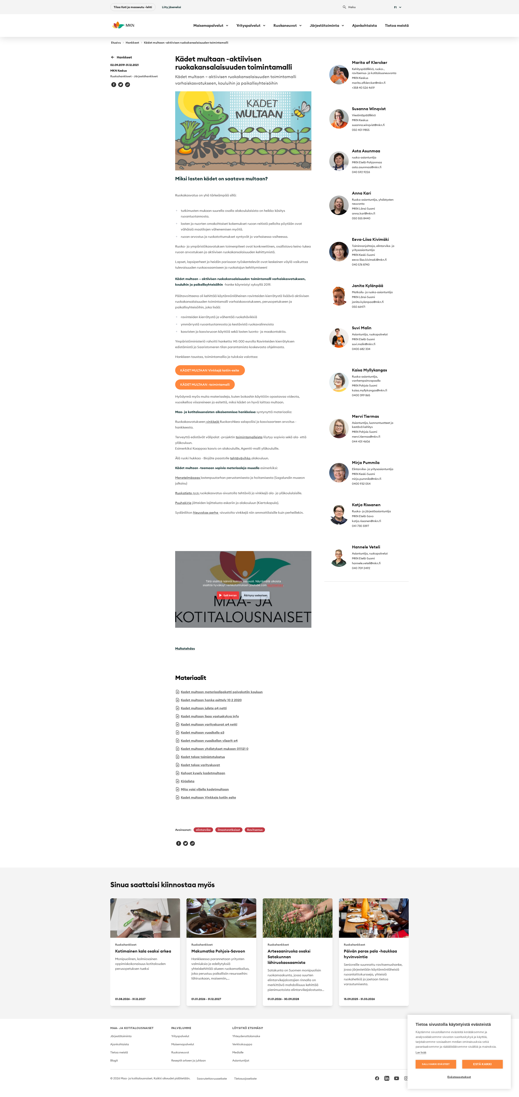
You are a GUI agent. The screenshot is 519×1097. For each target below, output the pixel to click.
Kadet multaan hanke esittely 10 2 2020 (211, 700)
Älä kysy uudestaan (255, 595)
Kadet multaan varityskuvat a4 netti (209, 724)
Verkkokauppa (242, 1044)
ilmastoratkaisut (229, 830)
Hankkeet (132, 42)
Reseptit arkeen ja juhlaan (188, 1060)
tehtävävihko (240, 458)
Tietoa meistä (397, 25)
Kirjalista (187, 781)
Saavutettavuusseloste (212, 1078)
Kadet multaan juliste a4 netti (204, 708)
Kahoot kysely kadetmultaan (203, 773)
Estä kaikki (482, 1064)
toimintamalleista (249, 437)
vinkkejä (212, 422)
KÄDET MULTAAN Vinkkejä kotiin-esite (210, 370)
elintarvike (203, 830)
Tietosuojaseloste (245, 1078)
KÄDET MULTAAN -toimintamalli (205, 384)
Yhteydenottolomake (246, 1036)
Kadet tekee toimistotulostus (203, 757)
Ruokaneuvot (180, 1052)
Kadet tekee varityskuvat (200, 765)
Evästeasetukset (459, 1077)
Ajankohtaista (364, 25)
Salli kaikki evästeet (436, 1064)
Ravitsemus (255, 830)
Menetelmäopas (188, 478)
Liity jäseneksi (171, 7)
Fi (395, 7)
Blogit (114, 1060)
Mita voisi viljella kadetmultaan (205, 789)
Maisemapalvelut (182, 1044)
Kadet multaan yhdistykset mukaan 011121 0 (214, 749)
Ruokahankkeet (121, 76)
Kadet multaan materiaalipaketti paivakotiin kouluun (222, 692)
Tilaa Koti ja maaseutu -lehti (133, 7)
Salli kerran (230, 595)
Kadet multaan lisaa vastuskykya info (210, 716)
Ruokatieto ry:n (187, 493)
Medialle (237, 1052)
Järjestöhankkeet (146, 76)
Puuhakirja (183, 503)
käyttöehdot (275, 585)
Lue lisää (421, 1052)
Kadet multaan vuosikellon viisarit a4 (209, 741)
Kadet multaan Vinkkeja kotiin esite (208, 797)
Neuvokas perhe (206, 512)
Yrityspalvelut (180, 1036)
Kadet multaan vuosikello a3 (202, 732)
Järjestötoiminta (121, 1036)
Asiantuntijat (240, 1060)
